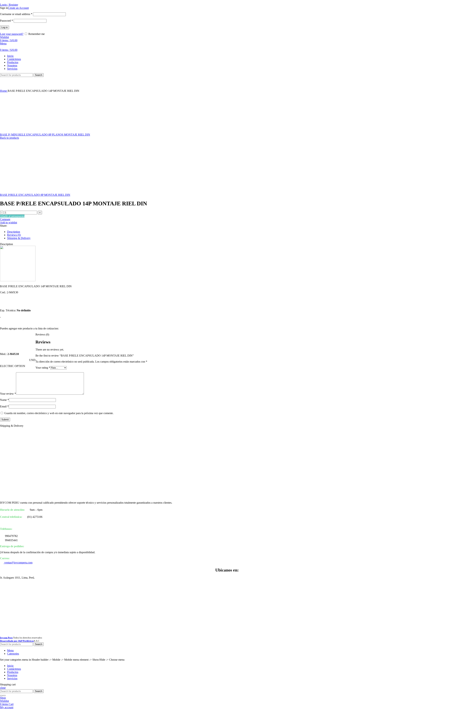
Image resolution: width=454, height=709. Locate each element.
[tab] (230, 231)
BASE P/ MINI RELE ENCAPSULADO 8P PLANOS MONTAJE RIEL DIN (45, 134)
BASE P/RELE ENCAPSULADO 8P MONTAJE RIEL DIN (35, 194)
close (3, 687)
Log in (4, 27)
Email (4, 406)
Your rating (42, 367)
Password (6, 20)
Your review (8, 393)
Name (4, 399)
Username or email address (16, 14)
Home (4, 90)
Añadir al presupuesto (12, 216)
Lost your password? (11, 33)
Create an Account (18, 7)
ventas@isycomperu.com (18, 562)
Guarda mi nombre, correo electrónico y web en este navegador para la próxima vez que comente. (59, 413)
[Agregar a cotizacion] (17, 347)
